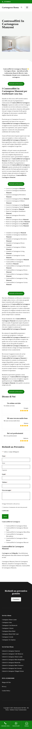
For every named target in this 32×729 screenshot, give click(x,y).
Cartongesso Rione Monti (8, 631)
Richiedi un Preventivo (16, 84)
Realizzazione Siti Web (20, 708)
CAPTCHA (5, 510)
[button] (21, 7)
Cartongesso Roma (10, 7)
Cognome (4, 470)
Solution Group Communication (18, 709)
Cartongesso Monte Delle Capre (10, 634)
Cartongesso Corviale (7, 637)
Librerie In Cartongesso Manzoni (11, 565)
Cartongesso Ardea (7, 622)
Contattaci (16, 599)
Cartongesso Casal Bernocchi (9, 625)
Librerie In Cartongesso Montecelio (11, 662)
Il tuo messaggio (7, 490)
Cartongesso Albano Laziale (9, 619)
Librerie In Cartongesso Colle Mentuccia (12, 654)
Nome (3, 463)
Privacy (4, 686)
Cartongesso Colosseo (7, 628)
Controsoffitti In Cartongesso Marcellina (18, 532)
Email (4, 474)
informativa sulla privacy (13, 503)
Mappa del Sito (6, 682)
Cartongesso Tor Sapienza (9, 639)
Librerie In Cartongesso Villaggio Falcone (13, 671)
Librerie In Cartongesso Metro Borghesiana (13, 659)
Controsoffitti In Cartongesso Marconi (17, 542)
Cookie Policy (6, 690)
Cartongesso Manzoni (8, 561)
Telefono (5, 482)
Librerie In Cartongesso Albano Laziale (12, 656)
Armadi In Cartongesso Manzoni (17, 563)
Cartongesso (6, 553)
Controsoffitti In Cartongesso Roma (16, 526)
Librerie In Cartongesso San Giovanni (12, 668)
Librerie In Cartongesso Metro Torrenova (12, 665)
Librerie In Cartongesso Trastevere (11, 651)
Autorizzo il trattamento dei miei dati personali (15, 507)
